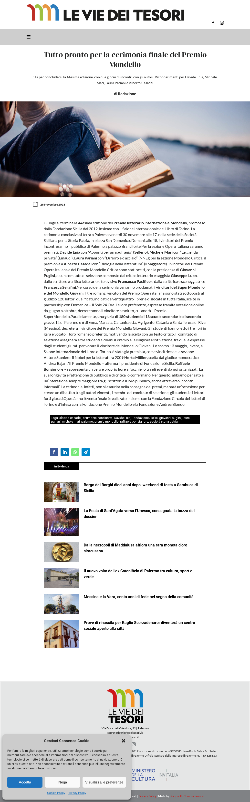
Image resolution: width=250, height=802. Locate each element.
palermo (87, 421)
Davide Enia (122, 418)
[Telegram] (85, 452)
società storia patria (164, 421)
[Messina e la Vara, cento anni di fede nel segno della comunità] (61, 604)
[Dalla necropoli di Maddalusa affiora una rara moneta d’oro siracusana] (61, 552)
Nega (62, 782)
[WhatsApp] (75, 452)
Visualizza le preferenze (104, 782)
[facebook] (213, 23)
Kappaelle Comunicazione (187, 796)
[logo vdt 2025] (105, 6)
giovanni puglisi (170, 418)
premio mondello (106, 421)
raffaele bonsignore (134, 421)
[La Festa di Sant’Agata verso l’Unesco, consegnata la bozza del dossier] (61, 522)
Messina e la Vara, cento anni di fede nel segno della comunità (139, 596)
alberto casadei (70, 418)
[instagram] (222, 23)
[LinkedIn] (64, 452)
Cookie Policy (56, 793)
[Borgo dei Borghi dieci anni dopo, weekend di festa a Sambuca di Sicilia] (61, 492)
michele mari (71, 421)
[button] (123, 740)
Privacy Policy (77, 793)
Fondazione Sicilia (145, 418)
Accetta (25, 782)
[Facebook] (54, 452)
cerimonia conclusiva (98, 418)
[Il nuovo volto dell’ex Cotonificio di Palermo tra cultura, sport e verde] (61, 578)
